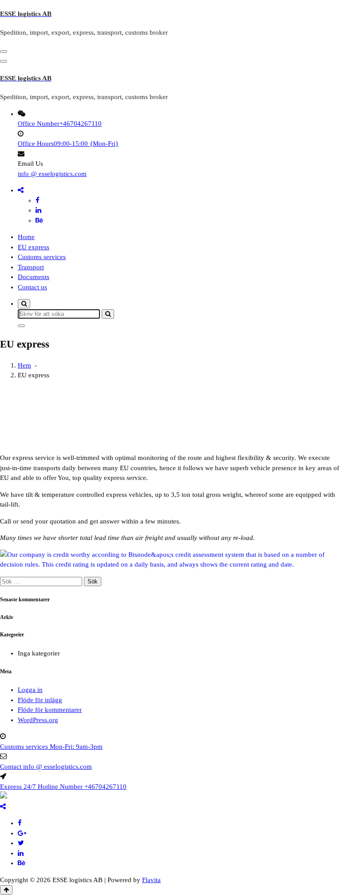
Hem (24, 365)
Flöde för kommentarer (50, 709)
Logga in (30, 689)
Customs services (42, 256)
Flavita (151, 879)
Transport (31, 267)
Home (26, 236)
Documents (33, 276)
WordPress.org (38, 719)
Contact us (32, 287)
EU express (33, 247)
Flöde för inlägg (40, 699)
